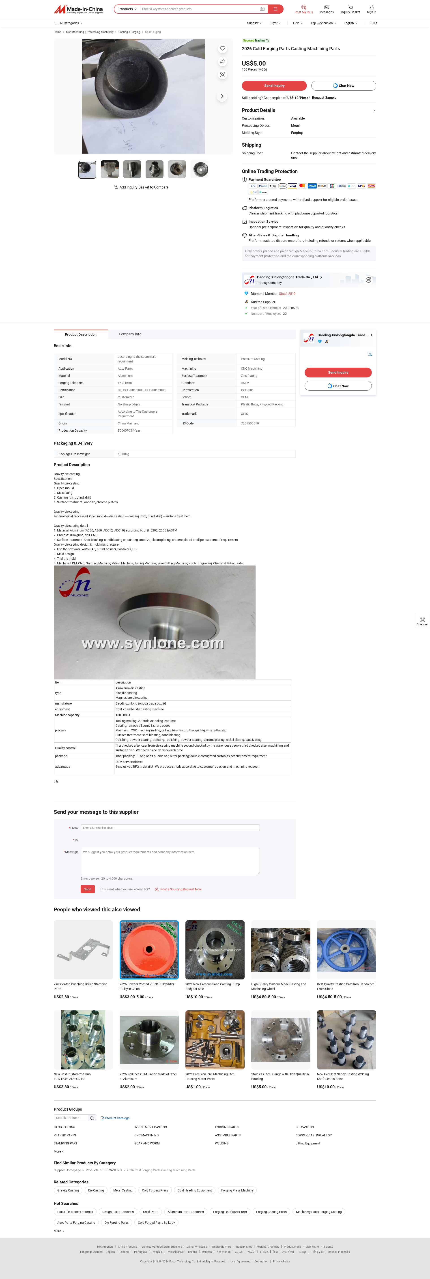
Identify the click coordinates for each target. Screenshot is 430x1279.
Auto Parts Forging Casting (76, 1222)
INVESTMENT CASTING (150, 1127)
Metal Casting (123, 1190)
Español (124, 1251)
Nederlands (223, 1251)
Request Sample (324, 98)
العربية (239, 1251)
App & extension (321, 23)
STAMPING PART (65, 1143)
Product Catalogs (116, 1118)
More (58, 1231)
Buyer (273, 23)
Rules (373, 23)
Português (140, 1251)
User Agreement (240, 1261)
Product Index (292, 1246)
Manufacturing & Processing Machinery (90, 32)
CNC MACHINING (146, 1135)
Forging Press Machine (237, 1190)
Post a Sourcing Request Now (178, 889)
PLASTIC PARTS (65, 1135)
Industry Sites (244, 1246)
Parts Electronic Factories (75, 1212)
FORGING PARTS (227, 1127)
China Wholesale (197, 1246)
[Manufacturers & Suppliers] (78, 9)
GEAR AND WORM (147, 1143)
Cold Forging (153, 32)
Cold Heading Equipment (195, 1190)
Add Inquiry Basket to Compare (144, 187)
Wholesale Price (221, 1246)
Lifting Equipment (308, 1143)
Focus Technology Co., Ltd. (185, 1261)
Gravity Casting (68, 1190)
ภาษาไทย (288, 1251)
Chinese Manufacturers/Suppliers (162, 1246)
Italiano (192, 1251)
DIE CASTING (305, 1127)
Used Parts (150, 1212)
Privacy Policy (281, 1261)
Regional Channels (268, 1246)
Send (87, 889)
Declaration (261, 1261)
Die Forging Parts (117, 1222)
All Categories (69, 23)
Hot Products (105, 1246)
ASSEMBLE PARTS (228, 1135)
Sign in (371, 12)
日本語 (264, 1251)
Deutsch (207, 1251)
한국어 (251, 1251)
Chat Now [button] (346, 86)
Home (57, 32)
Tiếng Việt (317, 1251)
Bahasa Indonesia (339, 1251)
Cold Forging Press (155, 1190)
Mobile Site (312, 1246)
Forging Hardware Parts (230, 1212)
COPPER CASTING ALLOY (314, 1135)
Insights (328, 1246)
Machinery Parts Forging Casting (319, 1212)
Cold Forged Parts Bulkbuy (156, 1222)
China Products (127, 1246)
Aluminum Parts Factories (186, 1212)
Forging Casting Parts (271, 1212)
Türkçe (302, 1251)
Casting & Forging (129, 32)
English (110, 1251)
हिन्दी (275, 1251)
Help (296, 23)
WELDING (222, 1143)
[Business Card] (370, 353)
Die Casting (96, 1190)
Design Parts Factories (118, 1212)
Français (156, 1251)
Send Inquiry (274, 86)
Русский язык (175, 1251)
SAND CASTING (64, 1127)
